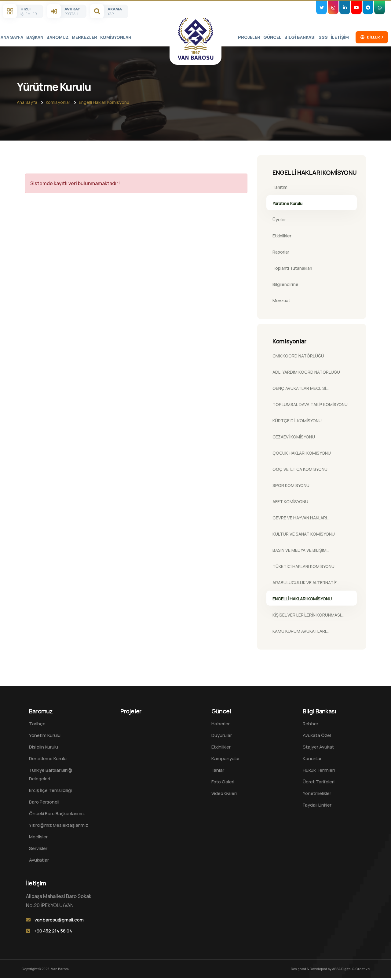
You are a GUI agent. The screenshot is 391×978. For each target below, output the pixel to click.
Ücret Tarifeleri (318, 781)
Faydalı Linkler (317, 805)
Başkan (34, 37)
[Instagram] (333, 7)
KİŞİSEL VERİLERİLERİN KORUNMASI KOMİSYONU (306, 617)
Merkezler (84, 37)
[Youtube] (356, 7)
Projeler (249, 37)
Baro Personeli (44, 802)
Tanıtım (279, 187)
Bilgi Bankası (300, 37)
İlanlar (217, 770)
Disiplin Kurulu (43, 747)
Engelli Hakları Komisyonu (104, 102)
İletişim (340, 37)
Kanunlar (312, 758)
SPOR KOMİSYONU (290, 485)
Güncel (272, 37)
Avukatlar (39, 860)
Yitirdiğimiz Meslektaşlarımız (58, 825)
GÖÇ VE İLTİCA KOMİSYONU (299, 469)
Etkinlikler (281, 236)
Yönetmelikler (317, 793)
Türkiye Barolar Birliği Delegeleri (50, 774)
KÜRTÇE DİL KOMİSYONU (297, 420)
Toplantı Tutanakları (292, 268)
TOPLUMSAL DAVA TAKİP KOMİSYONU (310, 404)
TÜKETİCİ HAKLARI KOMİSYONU (303, 566)
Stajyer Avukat (318, 747)
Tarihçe (37, 723)
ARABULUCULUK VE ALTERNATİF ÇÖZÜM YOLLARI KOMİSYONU (304, 584)
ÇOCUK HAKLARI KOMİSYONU (301, 453)
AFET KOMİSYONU (290, 501)
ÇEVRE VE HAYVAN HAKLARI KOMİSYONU (299, 520)
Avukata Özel (317, 735)
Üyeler (279, 219)
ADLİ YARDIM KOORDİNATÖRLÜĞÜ (306, 372)
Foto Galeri (222, 781)
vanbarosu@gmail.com (59, 920)
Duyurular (221, 735)
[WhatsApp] (379, 7)
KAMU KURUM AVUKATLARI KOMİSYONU (299, 633)
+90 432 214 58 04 (53, 931)
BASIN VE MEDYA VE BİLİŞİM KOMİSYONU (299, 552)
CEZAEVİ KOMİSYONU (293, 437)
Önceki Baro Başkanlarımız (57, 813)
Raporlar (280, 252)
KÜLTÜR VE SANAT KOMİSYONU (303, 534)
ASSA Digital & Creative (351, 968)
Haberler (220, 723)
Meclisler (38, 836)
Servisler (38, 848)
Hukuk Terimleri (319, 770)
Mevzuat (281, 300)
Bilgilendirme (285, 284)
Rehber (310, 723)
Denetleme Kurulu (48, 758)
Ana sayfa (12, 37)
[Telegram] (368, 7)
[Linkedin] (344, 7)
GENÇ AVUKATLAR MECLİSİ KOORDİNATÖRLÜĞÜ (299, 390)
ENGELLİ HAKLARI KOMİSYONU (302, 599)
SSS (323, 37)
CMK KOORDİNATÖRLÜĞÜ (298, 356)
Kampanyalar (225, 758)
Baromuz (57, 37)
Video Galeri (224, 793)
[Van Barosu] (195, 39)
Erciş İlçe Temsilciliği (50, 790)
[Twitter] (321, 7)
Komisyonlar (115, 37)
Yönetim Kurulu (44, 735)
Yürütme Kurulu (287, 203)
